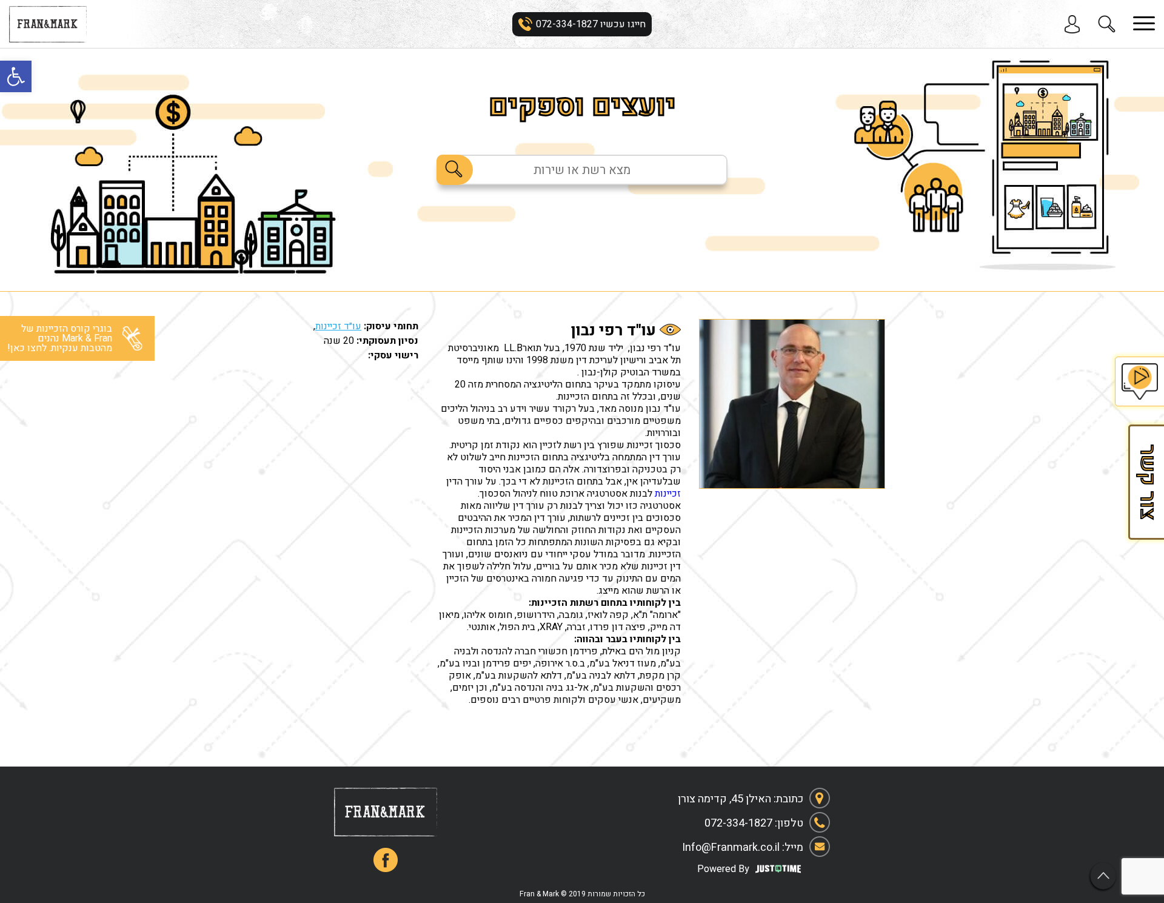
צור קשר (1146, 482)
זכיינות (668, 493)
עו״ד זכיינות (338, 326)
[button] (16, 76)
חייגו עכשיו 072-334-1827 (591, 24)
